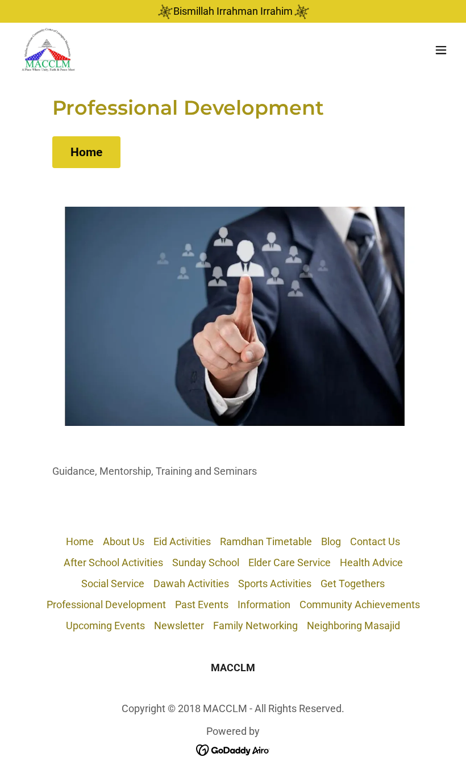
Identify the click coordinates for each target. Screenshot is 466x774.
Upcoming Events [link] (105, 625)
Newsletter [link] (179, 625)
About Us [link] (123, 541)
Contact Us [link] (375, 541)
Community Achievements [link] (359, 604)
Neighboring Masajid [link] (353, 625)
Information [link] (264, 604)
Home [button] (80, 541)
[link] (48, 50)
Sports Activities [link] (274, 583)
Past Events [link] (201, 604)
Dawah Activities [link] (191, 583)
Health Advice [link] (371, 562)
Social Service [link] (112, 583)
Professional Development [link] (106, 604)
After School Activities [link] (113, 562)
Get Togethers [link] (353, 583)
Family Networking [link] (255, 625)
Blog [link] (331, 541)
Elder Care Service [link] (289, 562)
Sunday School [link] (205, 562)
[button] (441, 50)
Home (86, 152)
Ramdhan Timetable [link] (266, 541)
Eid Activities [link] (182, 541)
